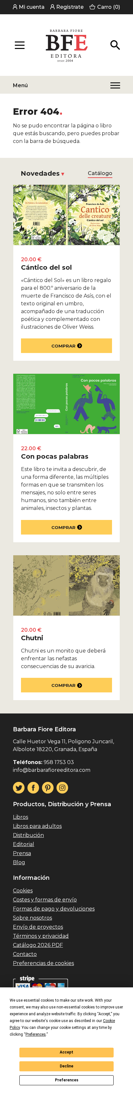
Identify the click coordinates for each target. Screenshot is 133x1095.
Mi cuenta (32, 7)
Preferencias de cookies (43, 963)
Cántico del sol (46, 267)
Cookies (23, 891)
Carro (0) (108, 7)
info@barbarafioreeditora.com (51, 770)
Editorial (23, 844)
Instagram (62, 788)
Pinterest (48, 788)
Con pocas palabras (54, 456)
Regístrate (70, 7)
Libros (20, 817)
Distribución (28, 835)
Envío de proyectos (38, 927)
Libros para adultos (37, 826)
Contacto (25, 954)
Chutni (32, 638)
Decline (66, 1066)
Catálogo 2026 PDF (38, 945)
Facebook (33, 788)
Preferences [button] (36, 1034)
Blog (19, 862)
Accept (66, 1052)
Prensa (22, 853)
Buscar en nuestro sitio (115, 45)
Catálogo (100, 173)
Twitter (19, 788)
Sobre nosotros (32, 918)
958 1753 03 (59, 762)
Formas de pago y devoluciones (54, 909)
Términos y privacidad (41, 936)
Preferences (66, 1080)
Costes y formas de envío (45, 900)
